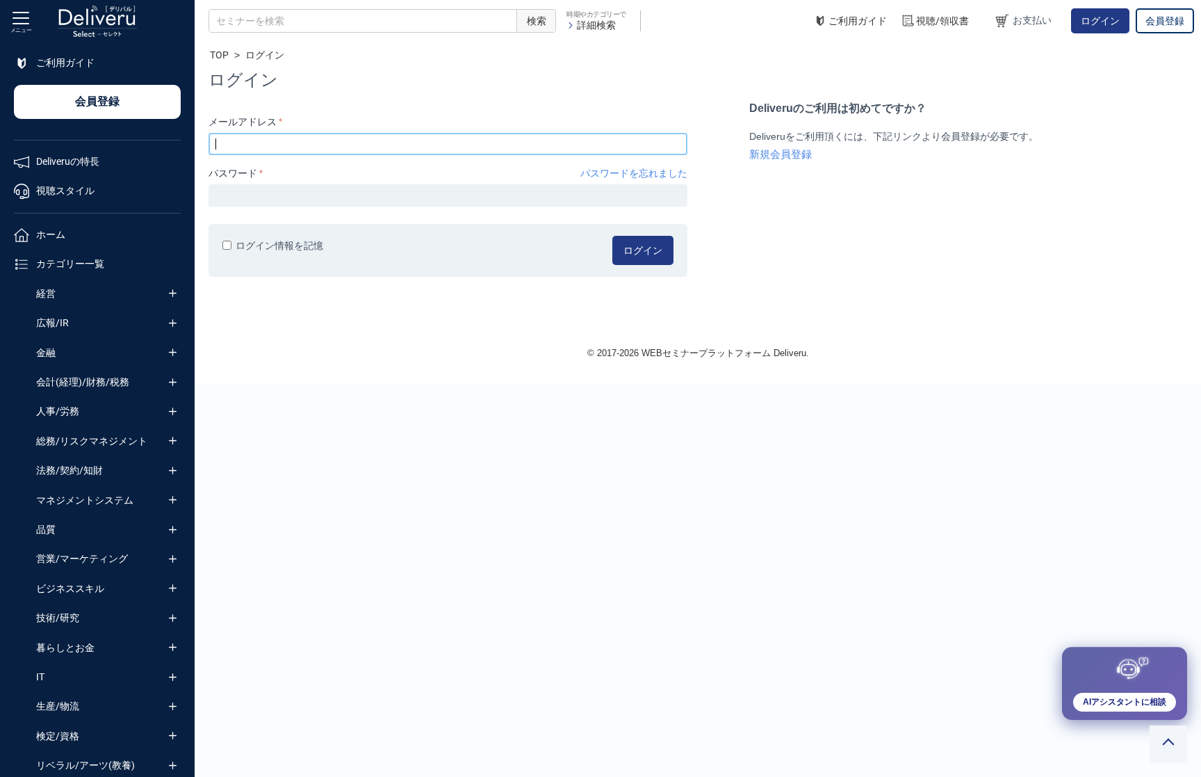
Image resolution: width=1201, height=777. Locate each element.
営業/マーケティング (82, 558)
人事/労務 (57, 411)
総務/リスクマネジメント (91, 441)
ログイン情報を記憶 (279, 245)
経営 (46, 293)
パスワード (233, 173)
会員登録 (1164, 20)
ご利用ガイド (857, 20)
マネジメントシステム (84, 500)
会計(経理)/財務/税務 (82, 381)
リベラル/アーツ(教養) (85, 765)
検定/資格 (57, 736)
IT (40, 676)
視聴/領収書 (942, 20)
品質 (46, 529)
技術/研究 (57, 617)
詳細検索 (596, 25)
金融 (46, 352)
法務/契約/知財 (69, 470)
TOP (219, 55)
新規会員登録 (780, 154)
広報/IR (52, 322)
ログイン (1100, 20)
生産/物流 (57, 706)
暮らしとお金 (65, 647)
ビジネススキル (70, 588)
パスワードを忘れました (633, 173)
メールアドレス (243, 121)
